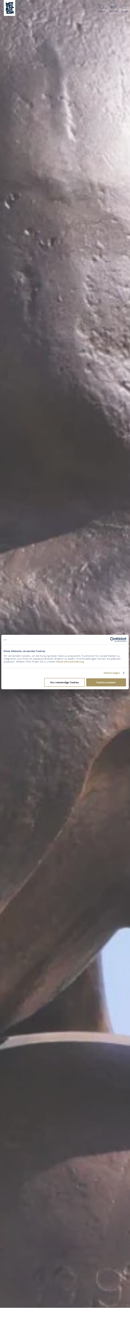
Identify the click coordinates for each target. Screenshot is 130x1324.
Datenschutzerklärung (70, 661)
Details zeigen (112, 673)
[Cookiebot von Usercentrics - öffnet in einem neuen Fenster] (112, 639)
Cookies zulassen (106, 682)
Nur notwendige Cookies (64, 682)
